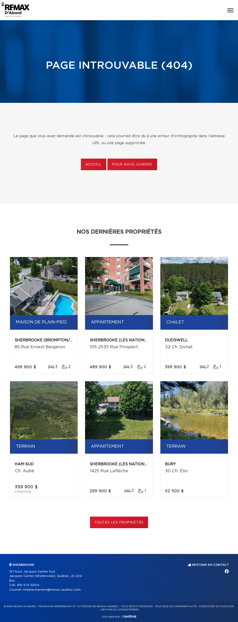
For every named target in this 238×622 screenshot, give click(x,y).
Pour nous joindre (132, 164)
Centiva (128, 616)
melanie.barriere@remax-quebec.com (52, 589)
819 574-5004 (28, 585)
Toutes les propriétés (119, 522)
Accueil (94, 164)
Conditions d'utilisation (216, 606)
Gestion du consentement (120, 610)
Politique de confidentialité (176, 606)
